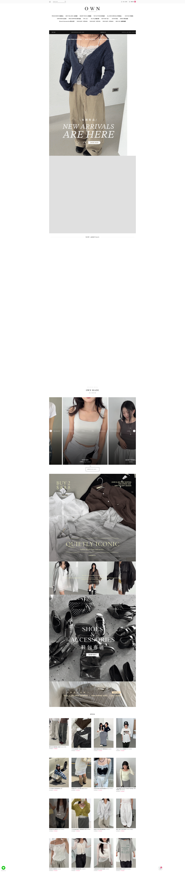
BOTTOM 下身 (105, 18)
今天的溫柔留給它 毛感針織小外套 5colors (80, 829)
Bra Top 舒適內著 (95, 18)
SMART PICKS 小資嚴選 (85, 16)
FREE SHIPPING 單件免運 (75, 18)
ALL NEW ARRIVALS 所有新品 (114, 16)
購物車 (133, 1)
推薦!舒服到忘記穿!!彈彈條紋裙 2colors (102, 749)
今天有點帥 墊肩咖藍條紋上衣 (55, 788)
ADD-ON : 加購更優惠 (121, 21)
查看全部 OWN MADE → (92, 469)
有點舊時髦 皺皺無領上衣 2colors (56, 829)
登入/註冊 (125, 1)
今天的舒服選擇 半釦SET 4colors (78, 749)
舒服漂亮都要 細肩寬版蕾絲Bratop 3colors (103, 788)
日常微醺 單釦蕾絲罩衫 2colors (78, 868)
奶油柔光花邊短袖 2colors (55, 868)
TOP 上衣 (85, 18)
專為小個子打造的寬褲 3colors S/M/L (124, 829)
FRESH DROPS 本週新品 (57, 16)
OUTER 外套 (115, 18)
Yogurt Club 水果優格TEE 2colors (124, 749)
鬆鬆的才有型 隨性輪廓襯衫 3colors (102, 829)
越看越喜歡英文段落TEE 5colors (123, 868)
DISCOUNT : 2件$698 (82, 21)
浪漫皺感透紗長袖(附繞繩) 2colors (101, 868)
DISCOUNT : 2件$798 (95, 21)
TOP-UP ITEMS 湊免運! (99, 16)
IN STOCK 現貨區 (129, 16)
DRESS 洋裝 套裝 (124, 18)
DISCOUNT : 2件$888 (108, 21)
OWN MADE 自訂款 (61, 18)
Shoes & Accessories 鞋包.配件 (67, 21)
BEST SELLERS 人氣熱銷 (71, 16)
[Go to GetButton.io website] (3, 870)
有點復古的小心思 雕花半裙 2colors (79, 788)
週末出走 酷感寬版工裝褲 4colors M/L (57, 746)
